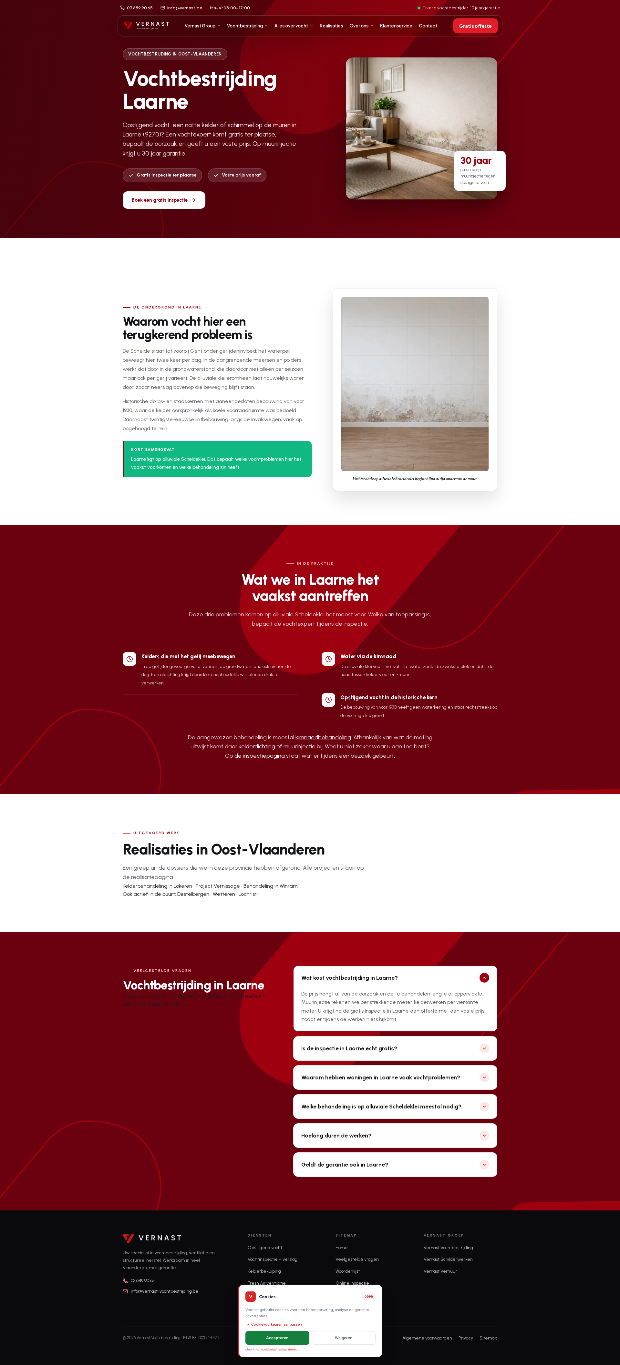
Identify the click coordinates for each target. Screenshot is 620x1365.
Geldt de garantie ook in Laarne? (344, 1164)
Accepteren (277, 1337)
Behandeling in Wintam (270, 886)
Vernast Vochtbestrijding (448, 1247)
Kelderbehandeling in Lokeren (157, 886)
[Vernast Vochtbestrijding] (146, 26)
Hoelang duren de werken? (336, 1135)
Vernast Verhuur (440, 1271)
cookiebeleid (268, 1349)
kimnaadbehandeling (323, 737)
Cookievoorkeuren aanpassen (276, 1324)
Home (342, 1247)
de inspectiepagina (259, 755)
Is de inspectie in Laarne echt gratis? (349, 1048)
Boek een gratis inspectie (160, 200)
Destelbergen (193, 894)
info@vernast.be (184, 7)
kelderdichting (257, 746)
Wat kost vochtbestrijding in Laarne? (349, 977)
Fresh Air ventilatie (267, 1283)
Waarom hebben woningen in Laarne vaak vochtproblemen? (380, 1077)
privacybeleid (288, 1349)
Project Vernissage (218, 886)
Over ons (358, 25)
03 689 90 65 (140, 7)
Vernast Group (200, 25)
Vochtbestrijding (245, 25)
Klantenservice (396, 25)
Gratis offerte (475, 26)
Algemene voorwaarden (427, 1338)
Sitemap (488, 1338)
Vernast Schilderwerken (448, 1259)
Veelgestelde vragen (357, 1259)
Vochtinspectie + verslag (272, 1259)
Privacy (466, 1338)
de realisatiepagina (148, 877)
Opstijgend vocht (265, 1247)
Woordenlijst (348, 1271)
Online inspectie (352, 1283)
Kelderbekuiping (264, 1271)
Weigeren (343, 1337)
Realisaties (331, 25)
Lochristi (248, 894)
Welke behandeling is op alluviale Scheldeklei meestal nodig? (381, 1106)
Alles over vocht (291, 25)
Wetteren (224, 894)
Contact (428, 25)
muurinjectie (299, 746)
